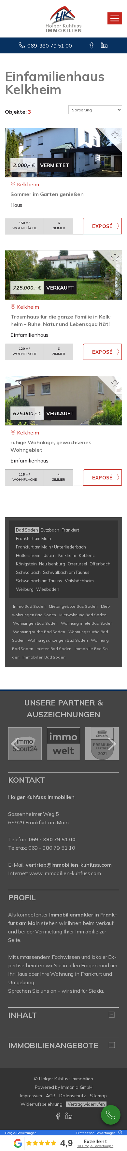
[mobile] (114, 18)
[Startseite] (63, 18)
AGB (50, 1096)
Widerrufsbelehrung (42, 1104)
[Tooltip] (119, 1133)
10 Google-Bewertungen (95, 1146)
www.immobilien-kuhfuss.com (65, 873)
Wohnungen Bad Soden (35, 623)
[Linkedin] (104, 45)
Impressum (31, 1096)
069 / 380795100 (110, 1115)
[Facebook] (92, 45)
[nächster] (111, 743)
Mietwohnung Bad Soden (82, 614)
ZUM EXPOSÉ (102, 226)
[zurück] (15, 743)
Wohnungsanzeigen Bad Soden (58, 640)
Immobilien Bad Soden (43, 657)
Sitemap (98, 1096)
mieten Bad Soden (54, 648)
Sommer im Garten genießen (46, 194)
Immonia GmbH (76, 1087)
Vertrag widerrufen (86, 1104)
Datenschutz (72, 1096)
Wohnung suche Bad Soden (39, 631)
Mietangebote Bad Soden (73, 606)
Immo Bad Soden (29, 606)
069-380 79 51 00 (49, 45)
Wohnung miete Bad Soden (87, 623)
